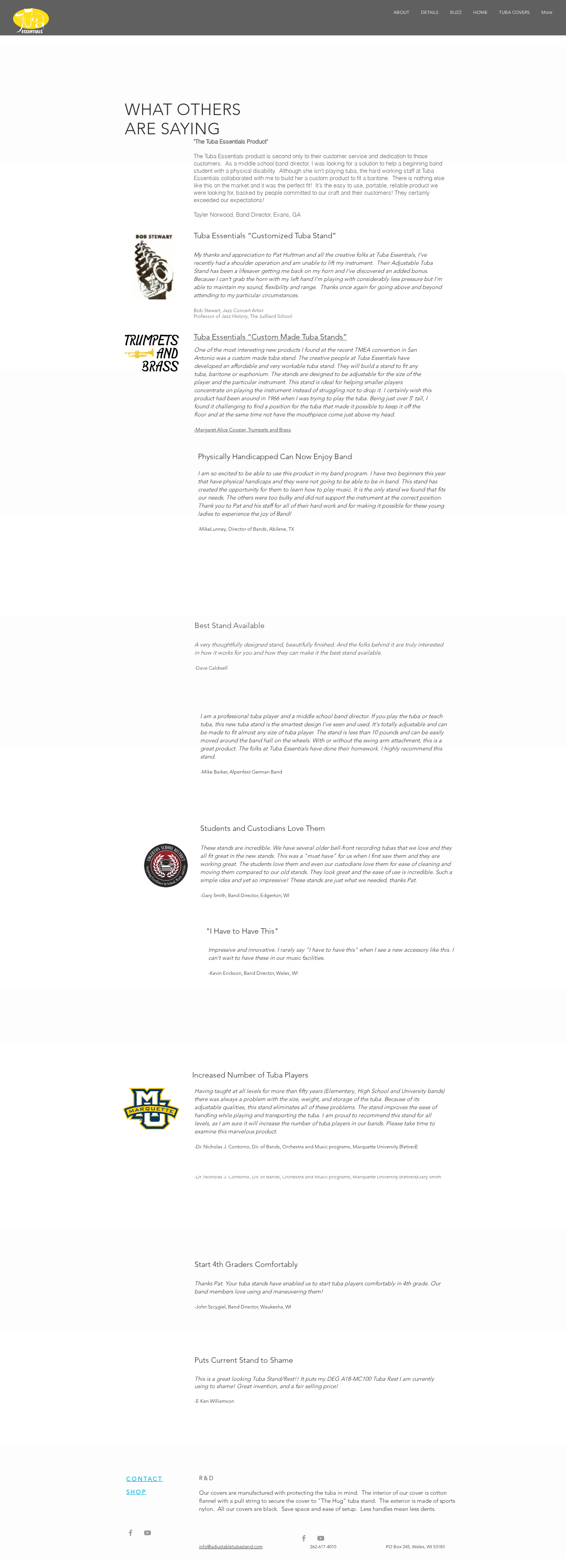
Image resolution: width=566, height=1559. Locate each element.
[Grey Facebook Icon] (130, 1533)
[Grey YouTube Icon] (147, 1533)
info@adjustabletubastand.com (231, 1546)
